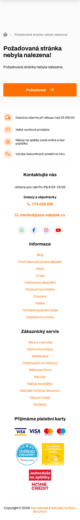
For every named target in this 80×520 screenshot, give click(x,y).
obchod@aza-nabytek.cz (42, 215)
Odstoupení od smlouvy (40, 363)
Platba (40, 303)
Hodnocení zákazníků (40, 282)
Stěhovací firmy (40, 370)
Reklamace (40, 356)
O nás (40, 275)
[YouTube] (58, 230)
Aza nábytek (39, 508)
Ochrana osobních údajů (40, 310)
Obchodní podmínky (40, 289)
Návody (40, 377)
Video (40, 268)
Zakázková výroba (40, 317)
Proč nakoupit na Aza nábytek (40, 262)
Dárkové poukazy (40, 349)
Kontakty (40, 404)
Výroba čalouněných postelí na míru (40, 154)
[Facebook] (34, 230)
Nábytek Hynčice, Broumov (40, 390)
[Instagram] (46, 230)
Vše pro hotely (40, 397)
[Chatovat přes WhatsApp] (21, 230)
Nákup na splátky (40, 384)
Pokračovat (36, 90)
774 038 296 (42, 204)
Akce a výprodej (40, 342)
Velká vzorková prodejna (33, 129)
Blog (40, 255)
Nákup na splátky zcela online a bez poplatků (40, 141)
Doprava (40, 296)
